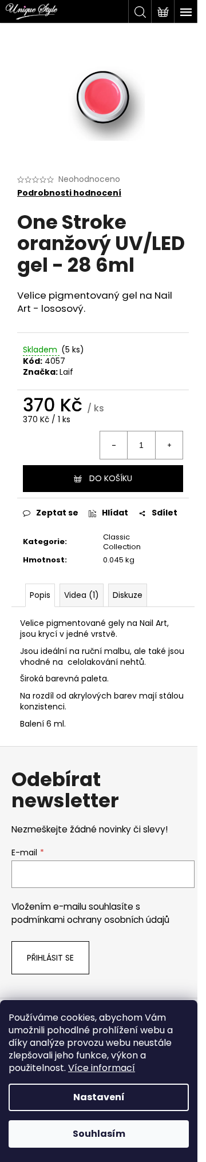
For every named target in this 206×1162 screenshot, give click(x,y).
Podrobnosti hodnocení (69, 193)
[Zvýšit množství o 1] (169, 445)
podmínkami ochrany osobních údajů (90, 920)
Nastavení (99, 1097)
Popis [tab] (40, 595)
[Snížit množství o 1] (114, 445)
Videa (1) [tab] (81, 595)
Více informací (101, 1067)
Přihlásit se (50, 957)
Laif (66, 372)
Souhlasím (99, 1133)
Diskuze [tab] (127, 595)
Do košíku (110, 478)
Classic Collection (122, 542)
